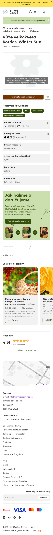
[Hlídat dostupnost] (47, 97)
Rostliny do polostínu (12, 111)
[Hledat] (44, 11)
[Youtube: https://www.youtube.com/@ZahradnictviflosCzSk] (9, 517)
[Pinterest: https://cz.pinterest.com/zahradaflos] (14, 517)
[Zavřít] (51, 1)
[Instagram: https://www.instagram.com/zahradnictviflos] (4, 517)
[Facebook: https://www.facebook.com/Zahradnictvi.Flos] (19, 517)
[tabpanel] (26, 20)
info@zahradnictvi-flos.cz (21, 397)
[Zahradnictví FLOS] (10, 11)
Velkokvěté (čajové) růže (13, 115)
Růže (26, 111)
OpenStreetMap (45, 385)
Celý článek (13, 320)
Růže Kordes (37, 111)
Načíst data (17, 247)
